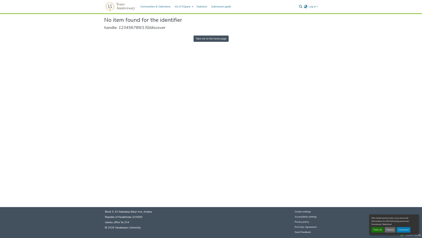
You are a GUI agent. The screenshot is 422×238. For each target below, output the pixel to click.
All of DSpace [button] (183, 6)
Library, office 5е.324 (117, 222)
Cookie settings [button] (303, 211)
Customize (403, 229)
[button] (120, 6)
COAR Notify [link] (413, 235)
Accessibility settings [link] (306, 216)
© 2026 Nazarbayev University (123, 227)
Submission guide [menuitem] (221, 6)
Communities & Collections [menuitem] (155, 6)
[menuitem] (183, 6)
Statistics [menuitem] (201, 6)
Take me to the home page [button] (211, 38)
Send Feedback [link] (303, 232)
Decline (390, 229)
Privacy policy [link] (302, 221)
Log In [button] (312, 6)
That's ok (377, 229)
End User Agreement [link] (306, 227)
